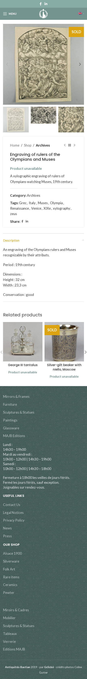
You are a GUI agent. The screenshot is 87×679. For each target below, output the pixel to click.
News (7, 528)
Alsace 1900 (12, 553)
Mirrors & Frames (16, 396)
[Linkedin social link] (46, 4)
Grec (23, 203)
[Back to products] (69, 145)
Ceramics (10, 585)
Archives (43, 145)
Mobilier (9, 618)
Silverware (11, 561)
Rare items (11, 577)
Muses (43, 203)
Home (14, 145)
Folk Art (9, 569)
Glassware (11, 428)
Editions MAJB (14, 649)
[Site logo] (43, 13)
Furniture (10, 404)
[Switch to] (81, 14)
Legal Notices (13, 512)
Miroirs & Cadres (16, 610)
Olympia (56, 203)
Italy (32, 203)
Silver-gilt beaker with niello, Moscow (64, 367)
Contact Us (11, 505)
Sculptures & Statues (18, 412)
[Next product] (74, 145)
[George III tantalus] (22, 341)
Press (7, 536)
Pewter (8, 592)
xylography (61, 208)
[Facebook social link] (40, 4)
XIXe (47, 208)
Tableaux (10, 633)
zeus (13, 214)
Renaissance (19, 208)
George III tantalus (23, 365)
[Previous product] (64, 145)
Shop (27, 145)
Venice (36, 208)
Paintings (10, 420)
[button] (7, 64)
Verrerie (9, 641)
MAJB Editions (14, 436)
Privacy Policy (13, 520)
